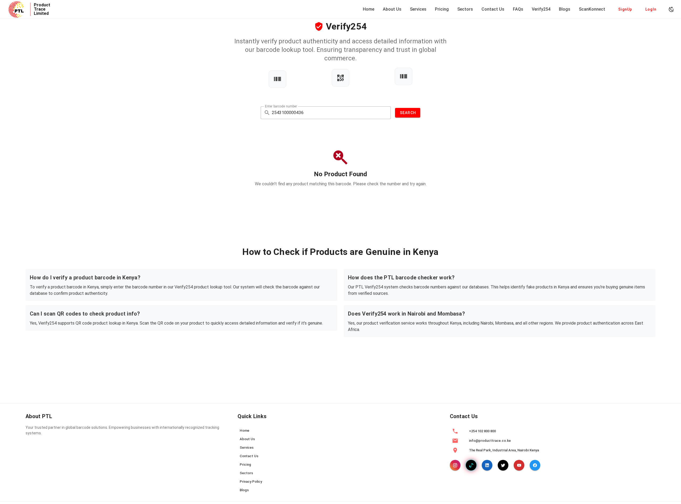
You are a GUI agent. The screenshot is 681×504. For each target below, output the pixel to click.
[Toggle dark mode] (671, 9)
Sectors (465, 9)
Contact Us (492, 9)
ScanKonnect (592, 9)
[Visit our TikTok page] (471, 465)
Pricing (442, 9)
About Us (392, 9)
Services (418, 9)
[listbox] (340, 461)
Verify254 (541, 9)
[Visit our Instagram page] (455, 465)
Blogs (564, 9)
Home (368, 9)
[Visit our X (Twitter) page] (503, 465)
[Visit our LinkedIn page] (487, 465)
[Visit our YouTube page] (519, 465)
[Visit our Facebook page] (535, 465)
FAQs (518, 9)
